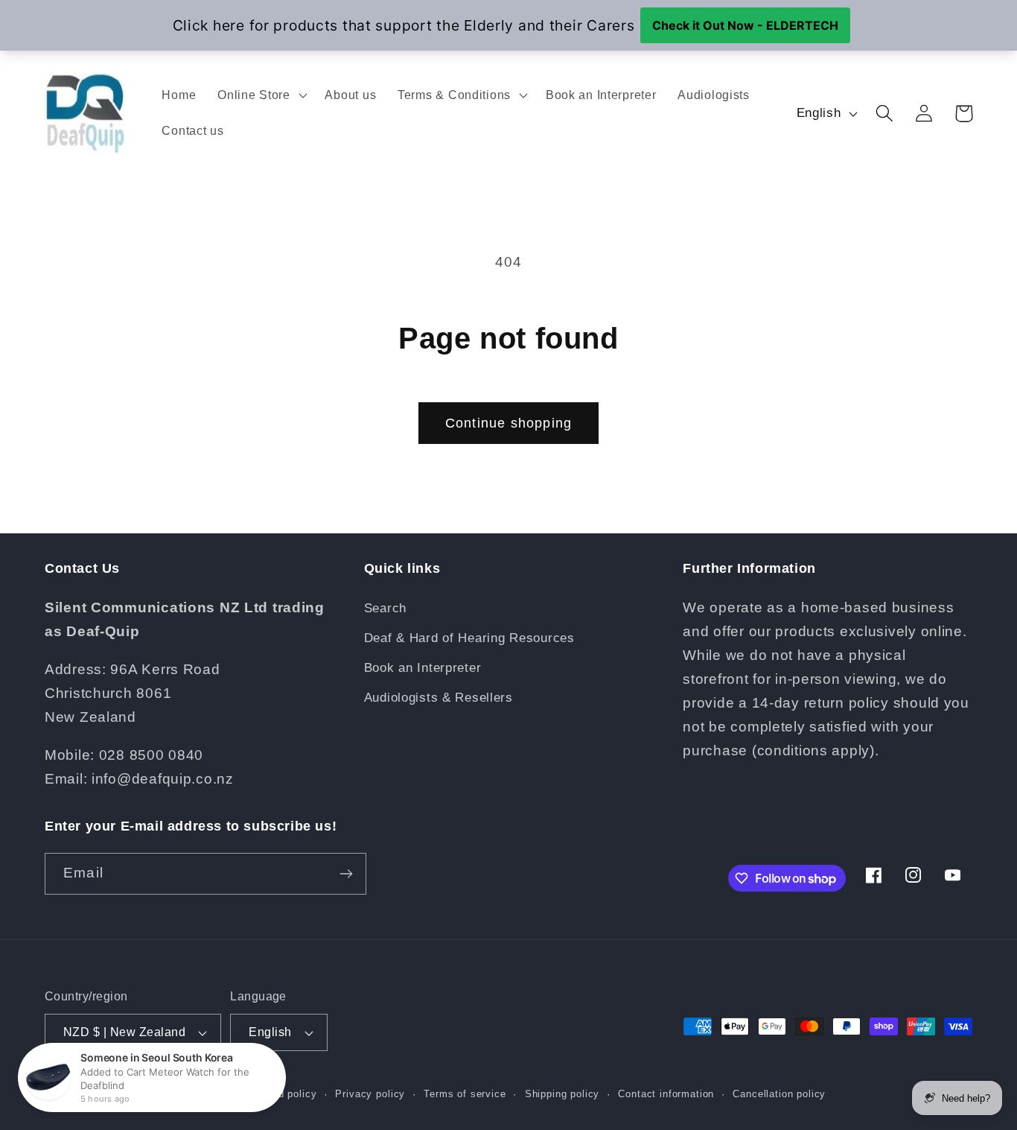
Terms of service (465, 1093)
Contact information (666, 1093)
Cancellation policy (779, 1093)
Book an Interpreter (423, 668)
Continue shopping (508, 423)
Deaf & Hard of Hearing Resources (469, 638)
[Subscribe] (346, 874)
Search (385, 608)
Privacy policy (370, 1093)
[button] (260, 95)
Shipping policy (562, 1093)
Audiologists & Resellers (438, 698)
